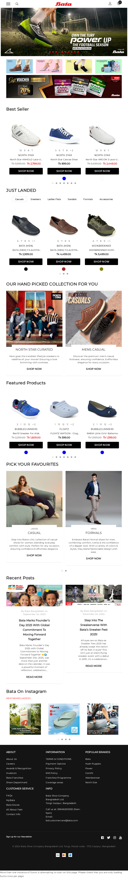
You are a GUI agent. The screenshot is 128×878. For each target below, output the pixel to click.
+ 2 (71, 150)
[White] (26, 178)
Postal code (78, 846)
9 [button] (75, 52)
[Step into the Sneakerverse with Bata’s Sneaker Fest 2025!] (94, 595)
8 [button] (72, 52)
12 (29, 424)
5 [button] (62, 52)
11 (67, 424)
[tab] (19, 199)
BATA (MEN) (26, 245)
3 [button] (56, 52)
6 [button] (65, 52)
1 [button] (50, 52)
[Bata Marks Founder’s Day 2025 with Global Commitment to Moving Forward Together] (34, 595)
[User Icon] (110, 4)
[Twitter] (108, 837)
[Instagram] (114, 837)
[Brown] (63, 269)
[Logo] (63, 4)
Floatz (64, 429)
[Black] (26, 269)
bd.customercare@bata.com (62, 820)
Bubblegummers (26, 429)
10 (21, 150)
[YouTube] (120, 837)
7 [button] (68, 52)
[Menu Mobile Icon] (8, 4)
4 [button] (59, 52)
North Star (26, 155)
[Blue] (64, 178)
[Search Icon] (17, 3)
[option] (64, 32)
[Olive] (101, 269)
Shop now (26, 171)
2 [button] (53, 52)
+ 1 (33, 241)
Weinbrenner (101, 245)
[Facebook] (102, 837)
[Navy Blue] (102, 452)
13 (25, 424)
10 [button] (78, 52)
